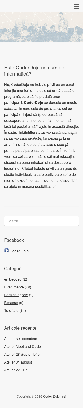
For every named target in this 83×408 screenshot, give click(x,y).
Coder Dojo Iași (54, 396)
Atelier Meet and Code (22, 346)
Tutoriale (11, 310)
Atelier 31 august (18, 362)
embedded (13, 279)
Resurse (11, 302)
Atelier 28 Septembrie (22, 354)
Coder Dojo (19, 251)
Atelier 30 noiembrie (20, 338)
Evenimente (14, 287)
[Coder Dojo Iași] (41, 38)
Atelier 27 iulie (16, 370)
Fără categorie (16, 294)
